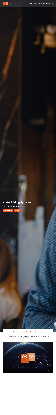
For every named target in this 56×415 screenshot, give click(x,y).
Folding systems (8, 210)
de (52, 3)
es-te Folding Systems (7, 3)
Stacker (17, 210)
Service (40, 3)
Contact (48, 3)
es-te (31, 3)
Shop (44, 3)
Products (35, 3)
